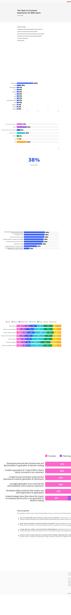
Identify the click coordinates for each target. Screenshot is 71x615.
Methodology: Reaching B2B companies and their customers (29, 29)
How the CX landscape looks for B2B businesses (27, 31)
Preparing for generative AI (22, 38)
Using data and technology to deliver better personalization (29, 36)
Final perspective (20, 40)
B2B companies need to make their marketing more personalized (30, 33)
